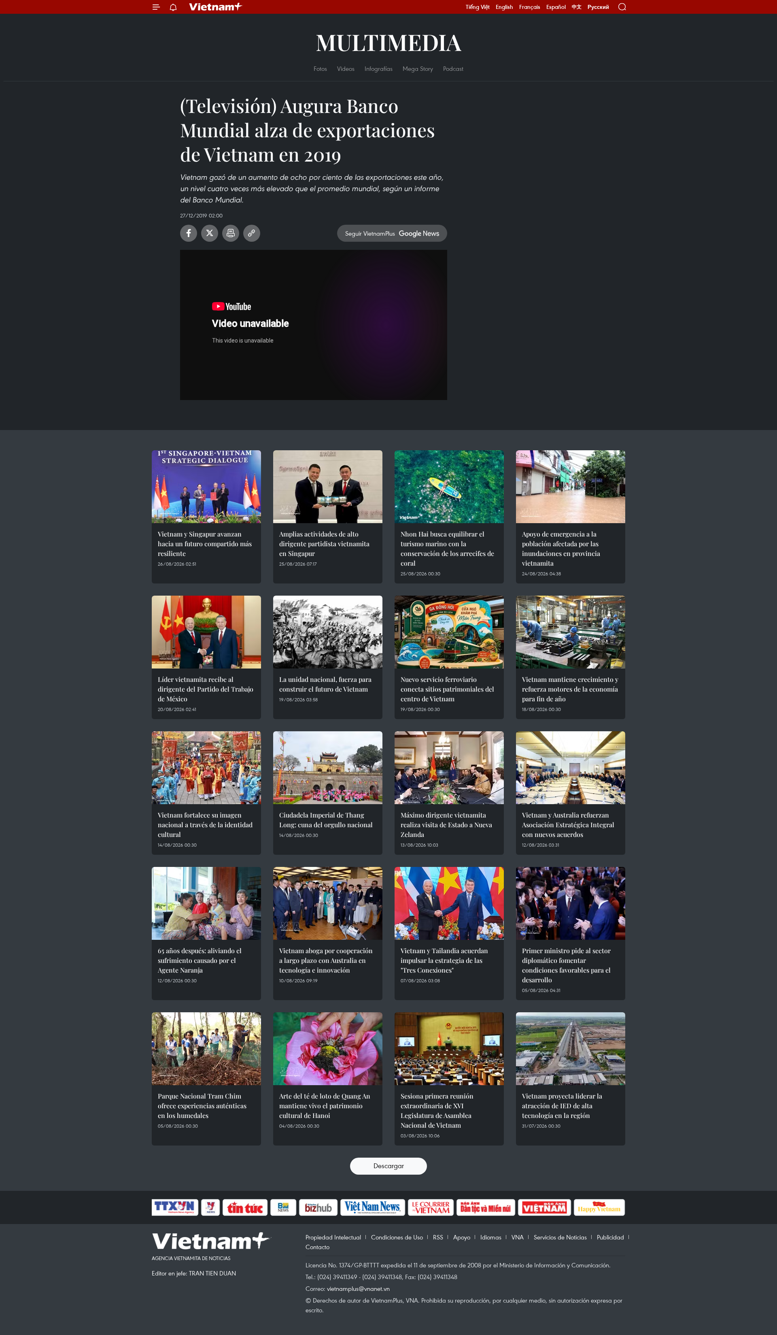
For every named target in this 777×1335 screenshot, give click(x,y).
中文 (577, 7)
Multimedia (388, 41)
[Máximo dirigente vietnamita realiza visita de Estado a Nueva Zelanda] (449, 767)
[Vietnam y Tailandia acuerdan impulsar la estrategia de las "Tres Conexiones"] (449, 903)
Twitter (209, 233)
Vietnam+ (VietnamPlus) (216, 7)
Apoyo (461, 1237)
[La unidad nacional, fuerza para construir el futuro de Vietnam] (327, 632)
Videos (346, 68)
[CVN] (431, 1207)
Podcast (453, 68)
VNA (518, 1237)
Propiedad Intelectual (333, 1237)
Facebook (188, 233)
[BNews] (283, 1207)
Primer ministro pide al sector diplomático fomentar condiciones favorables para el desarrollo (566, 965)
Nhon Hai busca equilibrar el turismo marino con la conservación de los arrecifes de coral (447, 548)
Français (529, 7)
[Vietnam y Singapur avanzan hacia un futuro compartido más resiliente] (206, 486)
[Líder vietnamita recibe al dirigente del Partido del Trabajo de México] (206, 632)
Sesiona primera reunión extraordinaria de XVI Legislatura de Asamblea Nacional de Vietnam (437, 1110)
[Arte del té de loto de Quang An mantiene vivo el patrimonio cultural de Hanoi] (327, 1048)
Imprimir (230, 233)
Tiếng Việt (478, 7)
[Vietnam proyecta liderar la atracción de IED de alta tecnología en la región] (570, 1048)
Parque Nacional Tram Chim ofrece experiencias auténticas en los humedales (202, 1106)
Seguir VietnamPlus (370, 233)
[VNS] (372, 1207)
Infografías (379, 68)
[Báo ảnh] (544, 1207)
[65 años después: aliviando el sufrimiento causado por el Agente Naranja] (206, 903)
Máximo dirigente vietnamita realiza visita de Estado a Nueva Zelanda (446, 825)
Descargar (389, 1165)
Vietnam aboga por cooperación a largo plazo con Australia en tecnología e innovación (326, 960)
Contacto (317, 1247)
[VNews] (210, 1207)
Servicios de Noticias (560, 1237)
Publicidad (610, 1237)
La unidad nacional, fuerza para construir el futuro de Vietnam (325, 684)
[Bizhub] (318, 1207)
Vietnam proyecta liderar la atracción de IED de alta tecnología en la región (562, 1106)
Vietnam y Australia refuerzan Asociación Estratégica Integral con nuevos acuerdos (568, 825)
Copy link (251, 233)
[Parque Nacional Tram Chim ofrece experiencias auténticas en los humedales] (206, 1048)
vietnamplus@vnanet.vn (358, 1288)
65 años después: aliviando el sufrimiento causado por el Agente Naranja (200, 960)
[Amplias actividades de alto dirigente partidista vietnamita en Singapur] (327, 486)
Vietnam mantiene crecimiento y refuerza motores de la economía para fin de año (570, 689)
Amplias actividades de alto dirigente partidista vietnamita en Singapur (324, 544)
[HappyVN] (599, 1207)
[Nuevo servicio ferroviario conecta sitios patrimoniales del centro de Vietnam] (449, 632)
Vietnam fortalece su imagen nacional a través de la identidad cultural (205, 825)
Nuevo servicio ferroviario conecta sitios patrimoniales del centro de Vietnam (447, 689)
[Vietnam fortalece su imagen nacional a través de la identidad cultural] (206, 767)
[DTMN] (485, 1207)
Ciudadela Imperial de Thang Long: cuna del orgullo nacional (326, 820)
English (504, 7)
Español (556, 7)
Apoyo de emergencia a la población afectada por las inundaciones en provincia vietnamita (561, 548)
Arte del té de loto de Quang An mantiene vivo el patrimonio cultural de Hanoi (324, 1106)
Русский (598, 7)
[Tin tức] (245, 1207)
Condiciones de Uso (397, 1237)
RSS (438, 1237)
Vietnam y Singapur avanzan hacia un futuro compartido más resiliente (205, 544)
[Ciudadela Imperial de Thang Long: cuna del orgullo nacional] (327, 767)
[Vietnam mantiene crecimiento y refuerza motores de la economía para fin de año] (570, 632)
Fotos (320, 68)
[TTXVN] (174, 1207)
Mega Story (418, 68)
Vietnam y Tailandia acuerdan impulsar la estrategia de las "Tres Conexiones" (444, 960)
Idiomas (490, 1237)
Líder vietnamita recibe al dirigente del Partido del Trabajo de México (205, 689)
